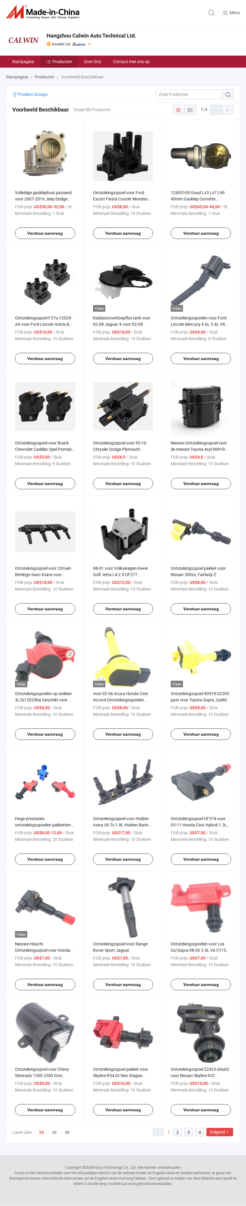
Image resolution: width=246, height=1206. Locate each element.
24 (41, 1132)
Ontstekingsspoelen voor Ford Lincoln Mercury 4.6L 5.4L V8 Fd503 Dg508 (198, 324)
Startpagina (23, 61)
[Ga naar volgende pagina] (227, 109)
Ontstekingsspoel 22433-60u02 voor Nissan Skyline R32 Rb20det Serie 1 (200, 1075)
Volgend (217, 1132)
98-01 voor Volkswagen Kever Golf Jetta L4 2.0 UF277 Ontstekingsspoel (120, 574)
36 (54, 1132)
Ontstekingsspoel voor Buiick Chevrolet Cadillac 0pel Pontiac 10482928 (43, 449)
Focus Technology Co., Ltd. (114, 1167)
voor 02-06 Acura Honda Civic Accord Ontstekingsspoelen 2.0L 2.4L (120, 700)
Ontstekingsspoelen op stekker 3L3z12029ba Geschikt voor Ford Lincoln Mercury (43, 700)
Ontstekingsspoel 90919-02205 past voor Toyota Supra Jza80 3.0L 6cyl (200, 700)
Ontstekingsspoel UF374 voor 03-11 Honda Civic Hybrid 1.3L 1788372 (199, 825)
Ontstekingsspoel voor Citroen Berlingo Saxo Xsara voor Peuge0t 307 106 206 (43, 574)
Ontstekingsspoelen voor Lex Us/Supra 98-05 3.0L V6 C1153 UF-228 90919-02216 (200, 950)
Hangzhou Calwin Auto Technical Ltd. (91, 35)
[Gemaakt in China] (44, 12)
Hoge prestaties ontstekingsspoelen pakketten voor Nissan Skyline (43, 825)
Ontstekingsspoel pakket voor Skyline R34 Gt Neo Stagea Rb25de (120, 1075)
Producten (62, 61)
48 (67, 1132)
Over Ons (92, 61)
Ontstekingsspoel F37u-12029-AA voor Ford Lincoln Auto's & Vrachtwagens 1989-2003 (43, 324)
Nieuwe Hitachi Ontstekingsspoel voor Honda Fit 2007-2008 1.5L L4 (42, 950)
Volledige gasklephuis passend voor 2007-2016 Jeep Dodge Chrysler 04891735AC (43, 199)
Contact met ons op (131, 61)
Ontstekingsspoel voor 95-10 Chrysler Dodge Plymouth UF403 (119, 449)
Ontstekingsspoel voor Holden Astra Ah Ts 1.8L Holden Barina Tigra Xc (122, 825)
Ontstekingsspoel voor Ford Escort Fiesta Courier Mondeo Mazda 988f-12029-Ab (120, 199)
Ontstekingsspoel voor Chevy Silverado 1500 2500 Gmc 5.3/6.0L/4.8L (42, 1075)
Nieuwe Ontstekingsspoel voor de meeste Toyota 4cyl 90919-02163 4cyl (199, 449)
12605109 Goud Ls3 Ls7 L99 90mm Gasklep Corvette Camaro (198, 199)
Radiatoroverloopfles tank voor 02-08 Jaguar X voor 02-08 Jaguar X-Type (122, 324)
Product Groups (32, 94)
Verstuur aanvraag (45, 233)
